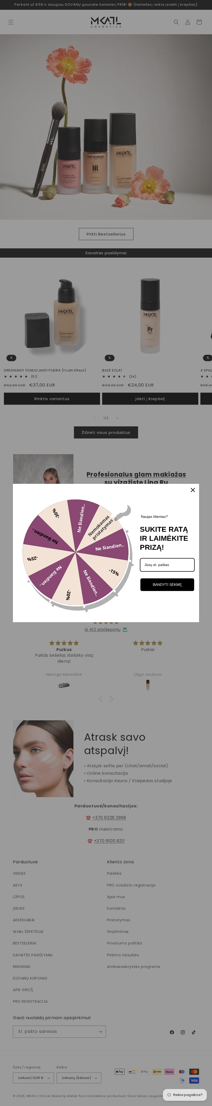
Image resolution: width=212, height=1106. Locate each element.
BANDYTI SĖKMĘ (167, 584)
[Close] (193, 490)
